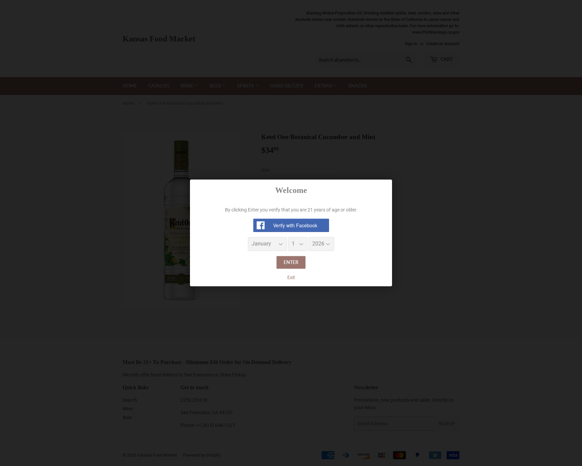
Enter (291, 262)
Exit (291, 277)
